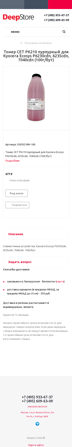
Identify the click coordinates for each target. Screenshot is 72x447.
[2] (11, 137)
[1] (7, 137)
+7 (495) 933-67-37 (56, 15)
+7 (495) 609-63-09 (56, 20)
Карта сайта (36, 445)
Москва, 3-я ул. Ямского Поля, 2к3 (37, 412)
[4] (19, 137)
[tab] (14, 161)
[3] (15, 137)
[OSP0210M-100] (36, 97)
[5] (22, 137)
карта (60, 281)
